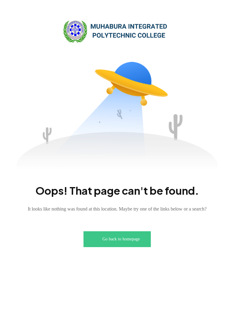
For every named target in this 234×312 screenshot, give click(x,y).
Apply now (199, 12)
